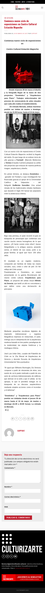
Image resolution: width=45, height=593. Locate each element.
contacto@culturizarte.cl (22, 568)
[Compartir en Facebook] (16, 419)
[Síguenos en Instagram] (7, 556)
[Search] (2, 7)
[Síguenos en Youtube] (15, 556)
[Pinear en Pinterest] (28, 419)
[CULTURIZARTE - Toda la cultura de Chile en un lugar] (22, 7)
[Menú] (42, 7)
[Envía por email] (24, 419)
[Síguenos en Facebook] (3, 556)
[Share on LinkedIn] (32, 419)
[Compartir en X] (20, 419)
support (34, 33)
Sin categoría (8, 18)
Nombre (8, 487)
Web (6, 507)
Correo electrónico (12, 497)
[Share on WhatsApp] (12, 419)
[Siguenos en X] (11, 556)
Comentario (9, 468)
